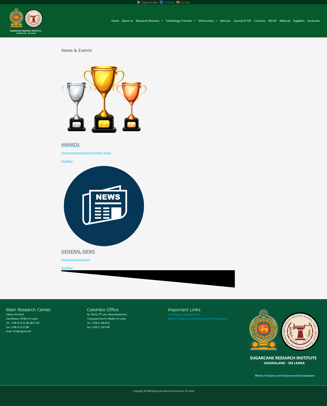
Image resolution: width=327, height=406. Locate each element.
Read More (67, 161)
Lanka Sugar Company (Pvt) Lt (184, 314)
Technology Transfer (179, 21)
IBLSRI (272, 21)
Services (225, 21)
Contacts (260, 21)
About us (127, 21)
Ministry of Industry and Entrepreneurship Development (198, 318)
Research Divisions (147, 21)
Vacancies (313, 21)
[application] (161, 20)
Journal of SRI (242, 21)
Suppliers (299, 21)
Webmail (284, 21)
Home (115, 21)
